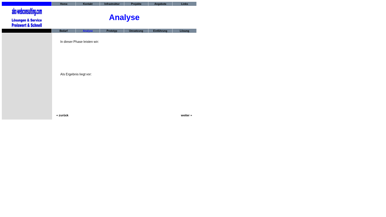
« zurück (62, 115)
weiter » (186, 115)
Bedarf (64, 30)
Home (63, 3)
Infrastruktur (112, 3)
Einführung (160, 30)
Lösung (184, 30)
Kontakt (87, 3)
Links (184, 3)
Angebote (160, 3)
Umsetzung (136, 30)
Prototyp (112, 30)
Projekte (136, 3)
